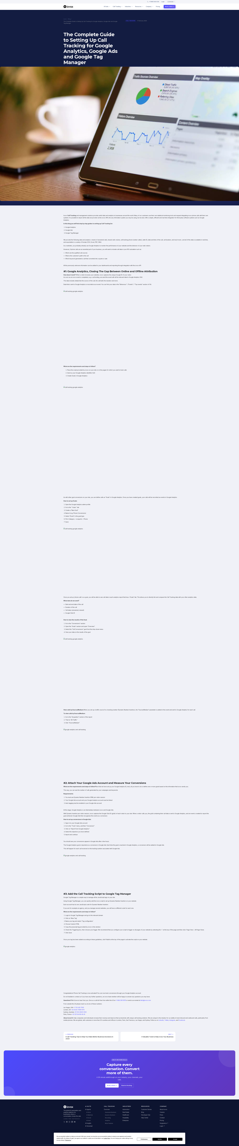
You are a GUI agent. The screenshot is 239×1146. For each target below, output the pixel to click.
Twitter (166, 1020)
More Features (109, 1123)
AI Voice (88, 1112)
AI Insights (88, 1123)
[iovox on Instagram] (69, 1122)
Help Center (144, 1117)
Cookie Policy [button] (107, 1138)
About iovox (163, 1109)
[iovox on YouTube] (74, 1122)
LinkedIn (161, 1020)
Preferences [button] (68, 1140)
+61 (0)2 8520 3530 (80, 1012)
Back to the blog (126, 1085)
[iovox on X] (64, 1122)
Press (161, 1115)
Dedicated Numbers (110, 1112)
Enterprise (126, 1120)
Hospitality (126, 1117)
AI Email (88, 1120)
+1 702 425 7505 (79, 1007)
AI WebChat (89, 1115)
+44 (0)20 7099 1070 (77, 1010)
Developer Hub (145, 1115)
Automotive (126, 1109)
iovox (65, 19)
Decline (160, 1139)
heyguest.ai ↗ (164, 1123)
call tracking (130, 20)
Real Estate (126, 1112)
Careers (162, 1112)
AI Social (88, 1117)
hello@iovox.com (145, 1000)
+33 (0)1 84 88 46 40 (78, 1014)
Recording (108, 1117)
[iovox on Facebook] (67, 1122)
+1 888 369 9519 (121, 1000)
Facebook (182, 1020)
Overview (107, 1109)
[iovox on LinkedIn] (72, 1122)
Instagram (172, 1020)
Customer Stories (146, 1109)
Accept (175, 1139)
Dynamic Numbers (110, 1115)
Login (162, 1)
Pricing (158, 6)
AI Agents (88, 1109)
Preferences (144, 1139)
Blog (69, 19)
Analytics (107, 1120)
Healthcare (126, 1115)
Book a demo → (169, 6)
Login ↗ (162, 1126)
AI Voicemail (88, 1126)
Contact (162, 1117)
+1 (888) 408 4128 (154, 1)
